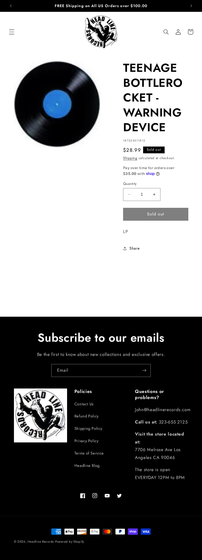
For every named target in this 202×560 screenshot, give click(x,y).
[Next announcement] (191, 6)
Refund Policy (86, 416)
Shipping (130, 158)
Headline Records (41, 541)
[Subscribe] (144, 370)
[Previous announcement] (11, 6)
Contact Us (84, 404)
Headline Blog (87, 465)
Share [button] (134, 248)
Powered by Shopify (69, 541)
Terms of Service (89, 453)
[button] (12, 32)
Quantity (130, 183)
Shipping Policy (88, 428)
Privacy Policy (86, 441)
